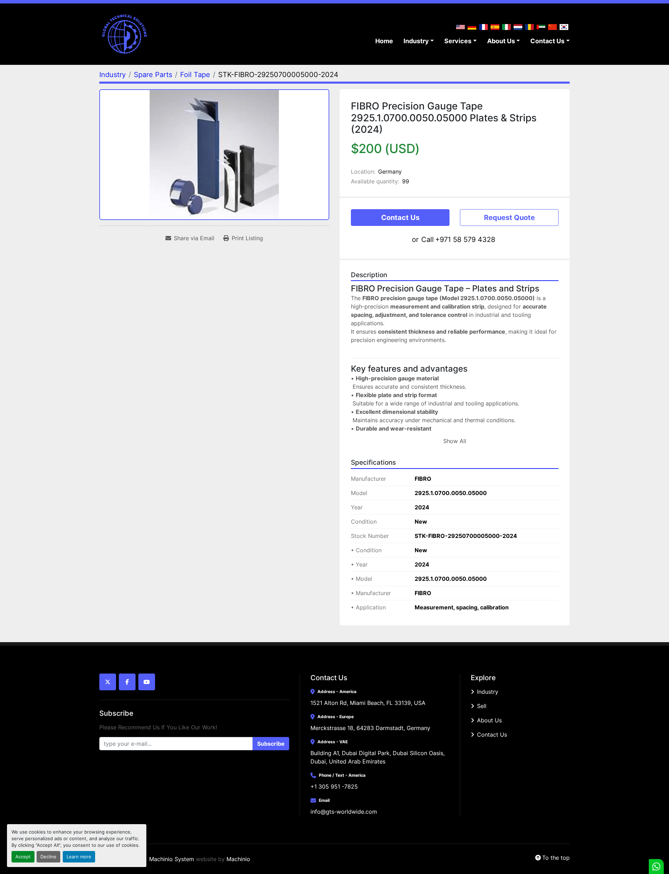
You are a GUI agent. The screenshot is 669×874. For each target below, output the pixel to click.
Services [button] (457, 41)
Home (384, 41)
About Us (501, 41)
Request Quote (509, 217)
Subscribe (271, 743)
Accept (23, 856)
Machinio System (171, 859)
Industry (416, 41)
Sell (481, 705)
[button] (418, 41)
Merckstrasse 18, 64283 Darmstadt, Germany (370, 727)
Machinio (238, 859)
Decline (48, 856)
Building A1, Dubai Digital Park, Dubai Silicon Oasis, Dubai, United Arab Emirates (378, 757)
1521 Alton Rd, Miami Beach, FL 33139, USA (367, 702)
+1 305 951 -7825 (334, 786)
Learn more (79, 856)
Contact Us (547, 41)
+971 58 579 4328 (465, 239)
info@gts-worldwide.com (343, 811)
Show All (454, 441)
